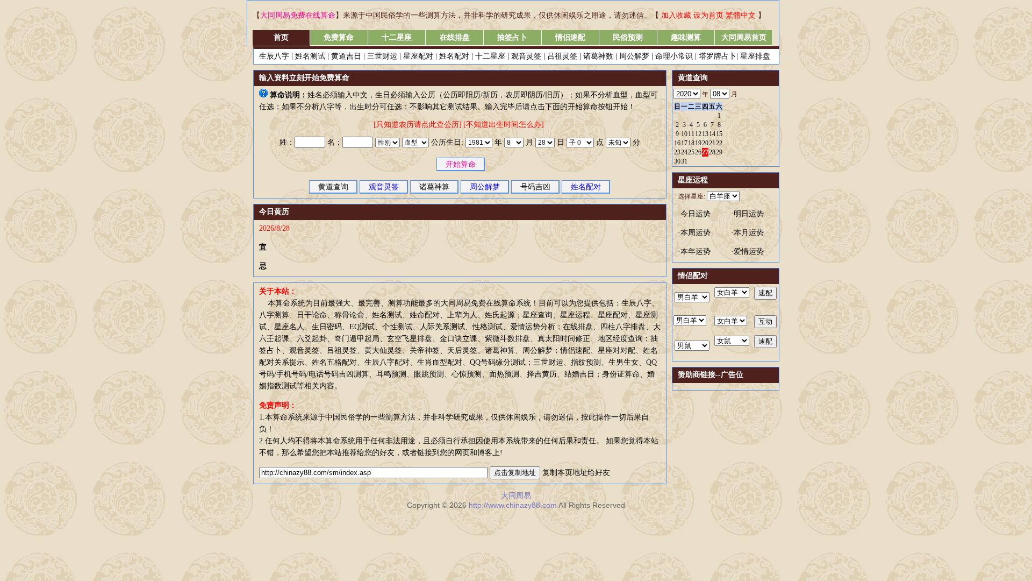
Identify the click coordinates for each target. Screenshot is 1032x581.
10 (684, 134)
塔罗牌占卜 (717, 56)
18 (691, 143)
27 (705, 152)
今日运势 (695, 214)
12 (698, 134)
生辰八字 (274, 56)
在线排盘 (455, 37)
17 (684, 143)
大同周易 (516, 495)
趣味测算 (686, 37)
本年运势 (695, 251)
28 (712, 152)
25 (691, 152)
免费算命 (339, 37)
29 (719, 152)
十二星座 (397, 37)
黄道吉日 (346, 56)
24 (684, 152)
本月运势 (749, 233)
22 (719, 143)
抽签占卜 (512, 37)
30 (677, 161)
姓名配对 (454, 56)
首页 (281, 37)
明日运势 (749, 214)
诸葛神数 (598, 56)
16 (677, 143)
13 (705, 134)
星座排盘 (755, 56)
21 (712, 143)
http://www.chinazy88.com (513, 505)
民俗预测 (628, 37)
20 (705, 143)
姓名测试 (310, 56)
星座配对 (418, 56)
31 (684, 161)
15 (719, 134)
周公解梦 (634, 56)
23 (677, 152)
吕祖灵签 (562, 56)
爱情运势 (749, 251)
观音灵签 (526, 56)
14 (712, 134)
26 (698, 152)
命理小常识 (674, 56)
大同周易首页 (743, 37)
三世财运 (382, 56)
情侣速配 (570, 37)
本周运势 (695, 233)
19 (698, 143)
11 (691, 134)
